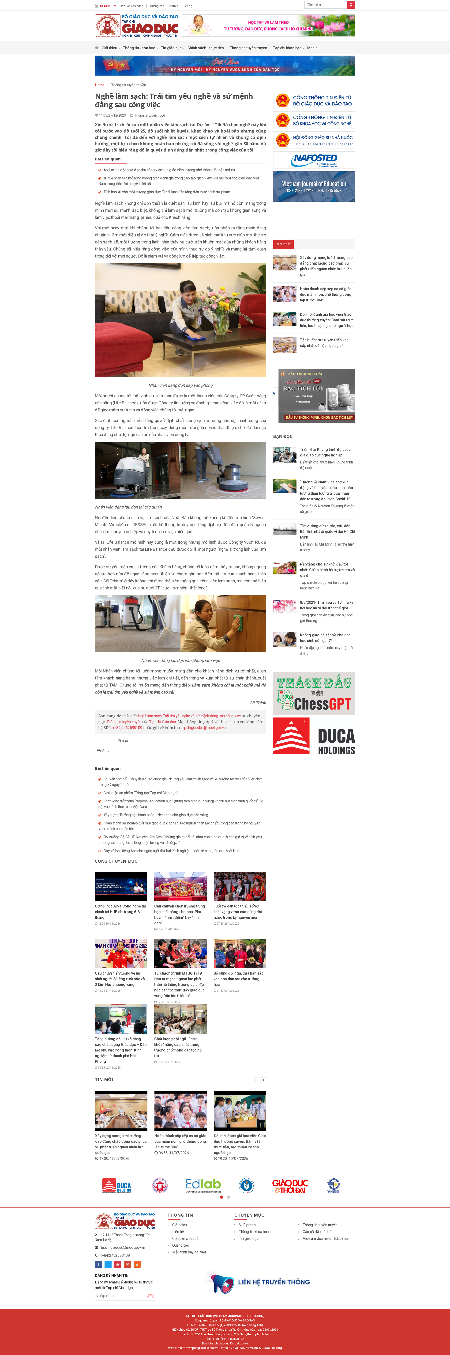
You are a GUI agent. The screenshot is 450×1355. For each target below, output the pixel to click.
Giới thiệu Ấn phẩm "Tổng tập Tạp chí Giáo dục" (141, 793)
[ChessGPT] (314, 693)
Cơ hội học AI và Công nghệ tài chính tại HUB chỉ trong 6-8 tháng (120, 912)
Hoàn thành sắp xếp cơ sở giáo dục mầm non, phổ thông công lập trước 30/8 (180, 1141)
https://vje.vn (229, 1348)
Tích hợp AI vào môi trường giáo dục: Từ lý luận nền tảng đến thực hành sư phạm (167, 192)
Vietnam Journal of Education (326, 1238)
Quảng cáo (157, 6)
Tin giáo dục (171, 48)
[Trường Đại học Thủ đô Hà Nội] (246, 1185)
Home (100, 85)
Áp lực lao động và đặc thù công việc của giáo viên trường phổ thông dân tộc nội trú (169, 170)
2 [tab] (228, 1197)
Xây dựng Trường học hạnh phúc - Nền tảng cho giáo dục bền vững (156, 815)
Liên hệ (187, 6)
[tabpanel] (116, 1185)
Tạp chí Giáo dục (162, 722)
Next (358, 1185)
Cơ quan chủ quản (131, 6)
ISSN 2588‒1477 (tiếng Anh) (244, 1325)
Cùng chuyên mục (116, 861)
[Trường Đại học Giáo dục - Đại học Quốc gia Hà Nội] (116, 1185)
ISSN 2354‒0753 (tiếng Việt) (205, 1325)
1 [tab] (221, 1197)
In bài (124, 740)
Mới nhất (283, 244)
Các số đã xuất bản (318, 1232)
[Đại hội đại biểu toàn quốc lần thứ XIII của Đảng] (268, 25)
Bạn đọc (282, 436)
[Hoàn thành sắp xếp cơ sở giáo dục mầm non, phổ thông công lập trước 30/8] (286, 293)
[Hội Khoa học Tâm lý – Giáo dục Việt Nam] (290, 1185)
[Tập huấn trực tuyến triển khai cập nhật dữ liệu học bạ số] (286, 344)
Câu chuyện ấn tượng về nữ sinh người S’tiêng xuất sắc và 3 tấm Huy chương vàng (120, 979)
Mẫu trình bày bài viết (189, 1252)
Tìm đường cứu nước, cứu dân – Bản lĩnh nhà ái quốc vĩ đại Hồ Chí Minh (327, 531)
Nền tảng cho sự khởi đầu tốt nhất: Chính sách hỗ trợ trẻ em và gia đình (327, 570)
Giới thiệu (174, 6)
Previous (91, 1185)
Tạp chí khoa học (287, 48)
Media (312, 48)
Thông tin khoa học (139, 48)
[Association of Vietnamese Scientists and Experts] (203, 1185)
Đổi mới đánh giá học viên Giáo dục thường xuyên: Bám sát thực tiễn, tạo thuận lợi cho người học (327, 320)
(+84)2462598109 (127, 727)
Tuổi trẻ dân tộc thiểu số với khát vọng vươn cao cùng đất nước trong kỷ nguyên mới (238, 912)
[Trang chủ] (97, 49)
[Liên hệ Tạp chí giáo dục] (258, 1281)
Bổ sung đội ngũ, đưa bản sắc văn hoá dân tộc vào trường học (238, 979)
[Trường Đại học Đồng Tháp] (160, 1185)
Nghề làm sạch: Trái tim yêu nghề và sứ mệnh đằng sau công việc (189, 716)
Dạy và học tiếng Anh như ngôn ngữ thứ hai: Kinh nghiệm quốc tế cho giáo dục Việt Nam (172, 851)
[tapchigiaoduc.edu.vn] (136, 25)
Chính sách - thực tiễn (206, 48)
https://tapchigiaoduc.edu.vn (199, 1348)
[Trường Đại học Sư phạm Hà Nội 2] (333, 1185)
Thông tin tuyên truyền (249, 48)
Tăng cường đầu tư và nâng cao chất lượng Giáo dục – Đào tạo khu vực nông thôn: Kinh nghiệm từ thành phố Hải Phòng (121, 1050)
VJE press (247, 1225)
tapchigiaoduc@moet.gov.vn (203, 727)
